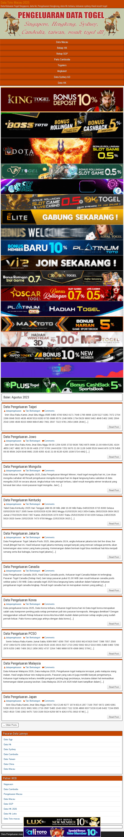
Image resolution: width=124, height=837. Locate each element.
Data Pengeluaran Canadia (21, 567)
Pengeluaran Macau (13, 794)
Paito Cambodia (62, 59)
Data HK (62, 82)
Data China (9, 764)
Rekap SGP (62, 53)
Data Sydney (10, 749)
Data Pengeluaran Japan (20, 697)
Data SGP (8, 804)
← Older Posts (10, 725)
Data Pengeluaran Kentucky (22, 500)
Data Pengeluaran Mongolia (22, 467)
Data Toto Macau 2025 (15, 3)
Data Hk (7, 744)
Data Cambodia (11, 754)
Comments (49, 411)
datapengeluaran (13, 411)
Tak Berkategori (33, 411)
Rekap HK (62, 47)
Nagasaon (8, 784)
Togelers (62, 65)
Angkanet (62, 71)
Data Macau (62, 42)
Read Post (114, 427)
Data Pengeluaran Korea (19, 600)
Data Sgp (8, 739)
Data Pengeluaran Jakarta (21, 533)
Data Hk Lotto (10, 814)
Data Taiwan (9, 759)
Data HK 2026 (10, 809)
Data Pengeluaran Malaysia (22, 663)
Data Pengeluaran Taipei (20, 407)
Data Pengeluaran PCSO (19, 634)
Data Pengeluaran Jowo (19, 437)
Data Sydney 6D (62, 77)
